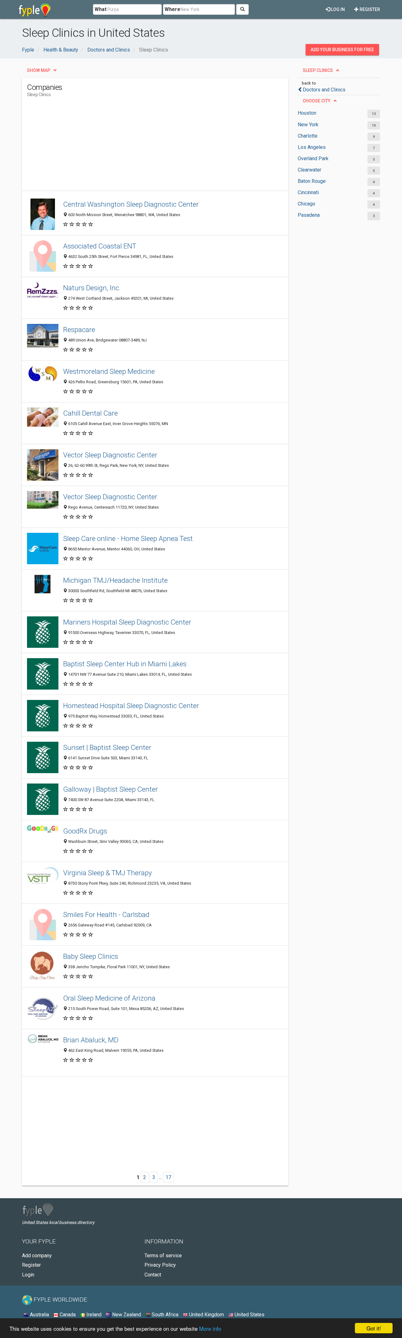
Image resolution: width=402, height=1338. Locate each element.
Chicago (306, 204)
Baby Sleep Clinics (90, 956)
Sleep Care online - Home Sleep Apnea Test (128, 538)
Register (369, 9)
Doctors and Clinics (324, 90)
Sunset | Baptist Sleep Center (107, 747)
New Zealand (126, 1315)
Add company (37, 1256)
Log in (337, 9)
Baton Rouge (312, 181)
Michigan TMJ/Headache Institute (115, 580)
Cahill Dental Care (90, 413)
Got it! (374, 1328)
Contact (152, 1275)
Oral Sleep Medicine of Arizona (109, 998)
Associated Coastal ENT (99, 246)
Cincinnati (308, 192)
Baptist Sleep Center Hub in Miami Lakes (125, 664)
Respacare (79, 329)
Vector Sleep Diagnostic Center (110, 455)
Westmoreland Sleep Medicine (109, 371)
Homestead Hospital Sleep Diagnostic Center (131, 706)
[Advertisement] (141, 147)
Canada (67, 1315)
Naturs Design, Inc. (92, 288)
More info (210, 1328)
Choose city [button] (316, 100)
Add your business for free (342, 49)
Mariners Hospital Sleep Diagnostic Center (127, 622)
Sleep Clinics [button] (318, 70)
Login (28, 1275)
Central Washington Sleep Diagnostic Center (131, 204)
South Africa (164, 1315)
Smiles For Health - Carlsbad (106, 914)
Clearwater (309, 170)
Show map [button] (38, 70)
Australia (39, 1315)
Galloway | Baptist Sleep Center (110, 789)
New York (308, 125)
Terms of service (163, 1256)
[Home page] (34, 9)
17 (168, 1177)
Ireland (93, 1315)
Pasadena (309, 215)
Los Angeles (312, 147)
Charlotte (308, 136)
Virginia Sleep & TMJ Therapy (107, 873)
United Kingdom (206, 1315)
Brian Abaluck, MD (90, 1040)
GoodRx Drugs (85, 831)
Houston (307, 113)
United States (248, 1315)
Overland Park (313, 158)
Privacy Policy (160, 1265)
